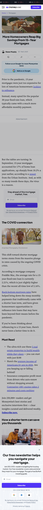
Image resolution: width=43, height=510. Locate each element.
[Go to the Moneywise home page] (14, 7)
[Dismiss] (39, 450)
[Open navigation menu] (3, 7)
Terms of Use (34, 500)
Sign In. (27, 506)
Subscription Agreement (15, 502)
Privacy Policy (31, 502)
